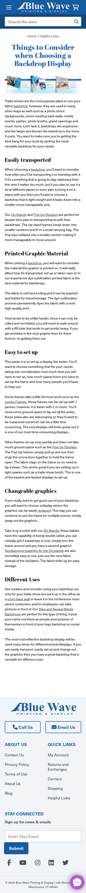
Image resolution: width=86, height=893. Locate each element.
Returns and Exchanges (58, 766)
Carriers (55, 778)
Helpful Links (59, 798)
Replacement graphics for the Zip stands (34, 550)
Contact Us (14, 755)
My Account (58, 755)
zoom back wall (18, 598)
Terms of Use (16, 774)
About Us (13, 783)
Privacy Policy (17, 764)
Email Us (66, 727)
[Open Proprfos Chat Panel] (77, 882)
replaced (44, 510)
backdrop (20, 105)
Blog (8, 793)
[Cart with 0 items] (76, 7)
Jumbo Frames (16, 401)
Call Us (25, 727)
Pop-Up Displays (45, 214)
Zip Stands (19, 214)
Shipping (55, 788)
